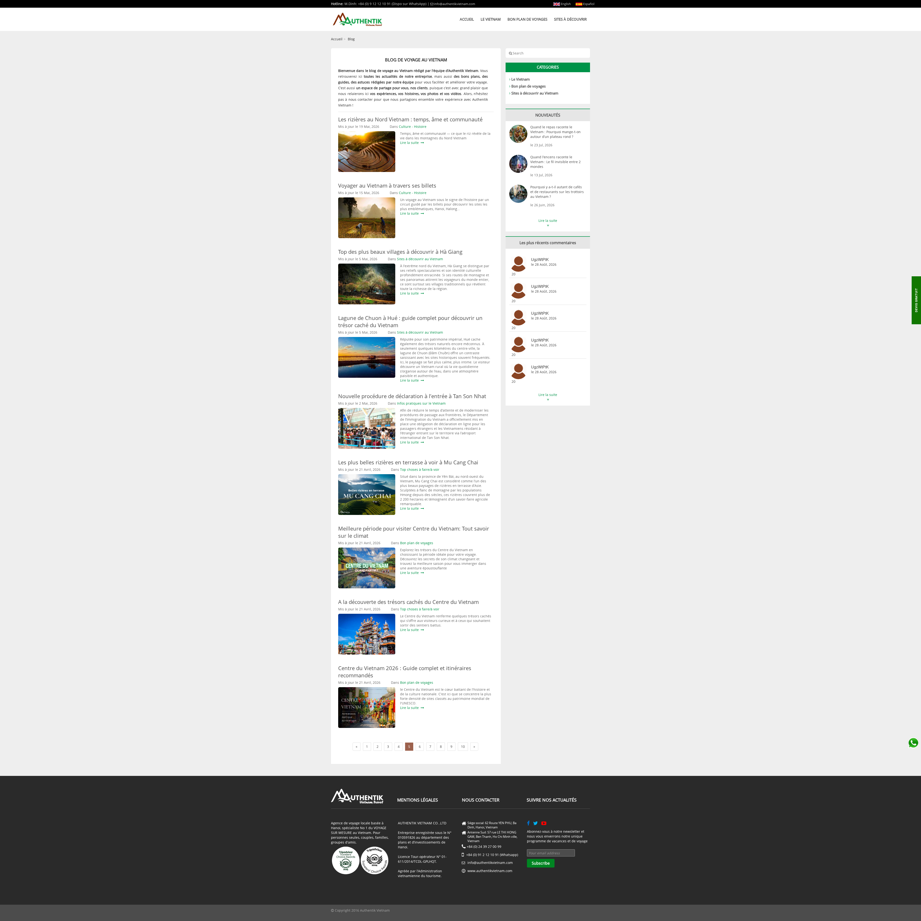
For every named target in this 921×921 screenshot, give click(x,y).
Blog (351, 39)
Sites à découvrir (570, 19)
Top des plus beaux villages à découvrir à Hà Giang (400, 251)
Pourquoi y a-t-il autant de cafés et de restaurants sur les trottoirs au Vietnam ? (557, 192)
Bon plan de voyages (527, 19)
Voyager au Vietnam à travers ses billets (387, 185)
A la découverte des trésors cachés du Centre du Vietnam (408, 601)
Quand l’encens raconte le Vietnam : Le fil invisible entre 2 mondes (555, 162)
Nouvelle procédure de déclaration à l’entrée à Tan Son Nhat (412, 396)
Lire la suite (410, 142)
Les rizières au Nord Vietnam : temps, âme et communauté (410, 119)
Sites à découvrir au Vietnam (534, 93)
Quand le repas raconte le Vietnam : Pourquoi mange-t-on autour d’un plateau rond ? (555, 132)
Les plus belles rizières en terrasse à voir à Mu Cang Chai (408, 462)
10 (463, 746)
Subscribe (541, 863)
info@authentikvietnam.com (454, 4)
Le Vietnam (491, 19)
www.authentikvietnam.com (489, 870)
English (565, 4)
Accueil (467, 19)
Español (588, 4)
